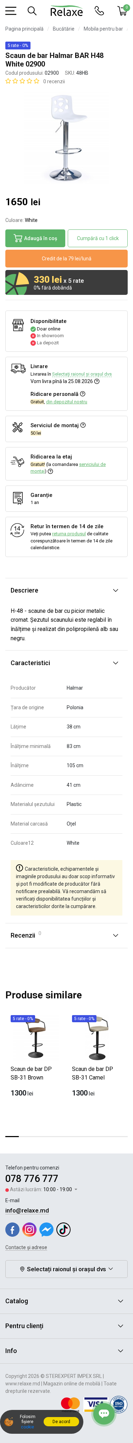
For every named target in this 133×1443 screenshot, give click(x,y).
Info (11, 1350)
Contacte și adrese (26, 1247)
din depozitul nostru (66, 401)
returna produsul (69, 533)
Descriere (24, 590)
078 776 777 (31, 1178)
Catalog (16, 1301)
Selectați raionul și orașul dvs (82, 374)
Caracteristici (30, 663)
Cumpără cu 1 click (98, 238)
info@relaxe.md (27, 1210)
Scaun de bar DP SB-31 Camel (92, 1073)
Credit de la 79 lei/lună (67, 258)
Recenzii (26, 934)
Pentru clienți (24, 1326)
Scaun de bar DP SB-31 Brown (31, 1073)
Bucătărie (63, 29)
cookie (27, 1427)
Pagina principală (24, 29)
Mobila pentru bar (103, 29)
